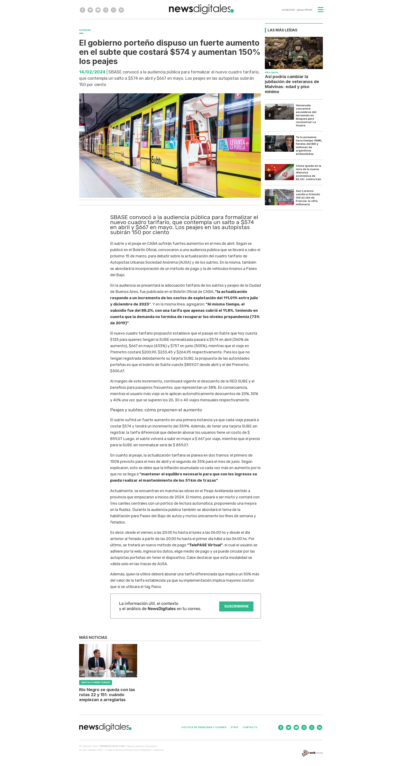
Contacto (250, 727)
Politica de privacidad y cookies (204, 727)
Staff (234, 727)
